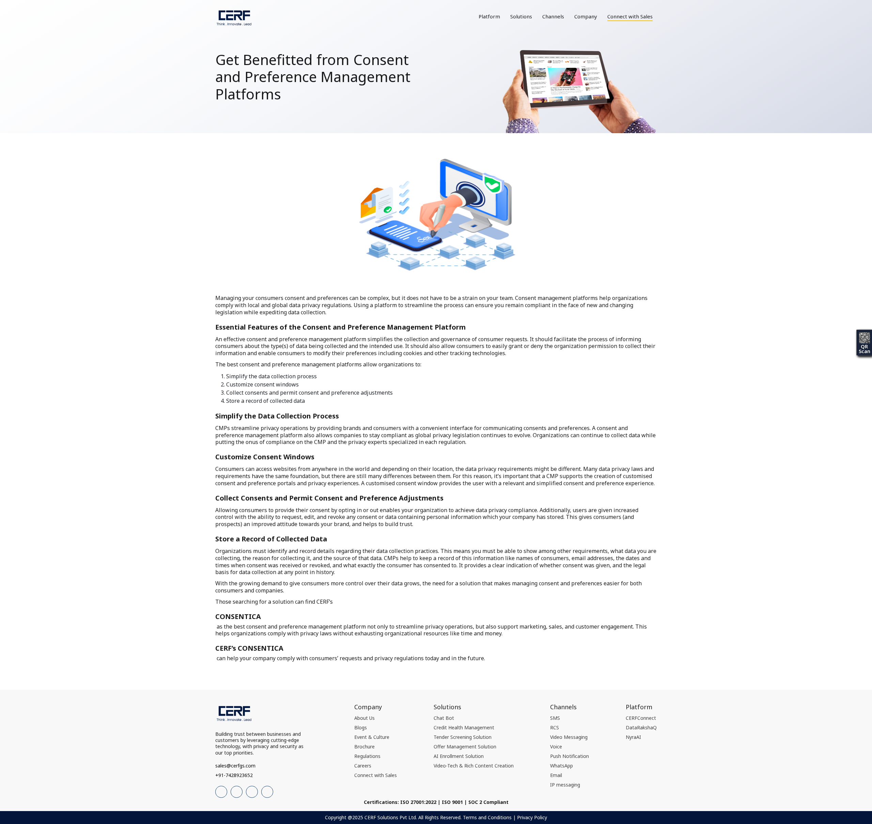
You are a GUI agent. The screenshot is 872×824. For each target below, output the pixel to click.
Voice (556, 746)
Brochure (364, 746)
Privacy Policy (532, 817)
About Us (364, 718)
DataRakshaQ (641, 727)
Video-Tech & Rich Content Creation (474, 765)
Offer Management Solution (465, 746)
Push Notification (569, 756)
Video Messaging (569, 737)
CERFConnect (641, 718)
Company (585, 16)
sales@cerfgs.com (235, 765)
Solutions (521, 16)
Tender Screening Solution (463, 737)
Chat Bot (444, 718)
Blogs (360, 727)
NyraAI (633, 737)
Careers (362, 765)
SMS (555, 718)
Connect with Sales (630, 16)
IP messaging (565, 784)
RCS (554, 727)
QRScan (864, 348)
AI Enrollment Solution (459, 756)
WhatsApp (561, 765)
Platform (489, 16)
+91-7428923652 (234, 775)
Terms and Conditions (487, 817)
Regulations (367, 756)
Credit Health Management (464, 727)
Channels (553, 16)
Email (556, 775)
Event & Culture (371, 737)
